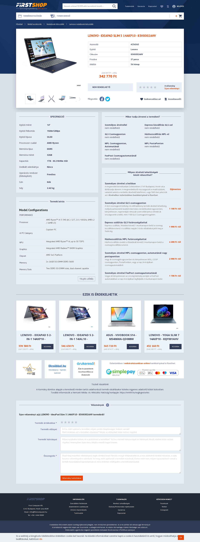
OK (181, 537)
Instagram (164, 510)
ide (40, 539)
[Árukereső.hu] (85, 364)
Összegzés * (50, 455)
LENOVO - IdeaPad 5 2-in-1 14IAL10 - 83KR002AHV (78, 339)
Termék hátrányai (47, 439)
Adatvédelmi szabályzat (78, 507)
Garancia (141, 6)
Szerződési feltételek (78, 503)
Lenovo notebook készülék (81, 24)
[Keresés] (114, 6)
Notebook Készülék (55, 24)
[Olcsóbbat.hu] (57, 365)
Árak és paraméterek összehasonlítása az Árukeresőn (85, 372)
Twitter (164, 507)
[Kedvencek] (160, 6)
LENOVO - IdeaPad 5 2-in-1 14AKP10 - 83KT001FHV (36, 339)
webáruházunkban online (137, 363)
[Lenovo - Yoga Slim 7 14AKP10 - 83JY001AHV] (164, 316)
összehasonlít (174, 99)
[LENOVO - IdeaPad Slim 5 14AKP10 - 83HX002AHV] (51, 61)
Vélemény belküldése (71, 478)
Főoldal (19, 24)
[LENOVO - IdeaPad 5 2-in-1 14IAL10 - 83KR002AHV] (79, 316)
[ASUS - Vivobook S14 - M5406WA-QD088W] (122, 316)
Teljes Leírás (86, 278)
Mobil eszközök (35, 24)
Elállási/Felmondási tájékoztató (121, 507)
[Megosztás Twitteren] (107, 99)
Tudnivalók (129, 6)
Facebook (164, 503)
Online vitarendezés (78, 510)
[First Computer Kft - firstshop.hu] (37, 6)
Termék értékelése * (46, 423)
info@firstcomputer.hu (38, 512)
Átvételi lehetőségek (121, 503)
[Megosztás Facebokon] (102, 99)
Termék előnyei (48, 429)
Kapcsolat (152, 6)
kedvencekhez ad (152, 99)
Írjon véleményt (172, 88)
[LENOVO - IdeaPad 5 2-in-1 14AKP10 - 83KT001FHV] (36, 316)
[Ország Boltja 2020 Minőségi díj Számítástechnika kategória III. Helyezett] (29, 369)
